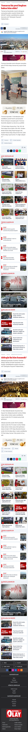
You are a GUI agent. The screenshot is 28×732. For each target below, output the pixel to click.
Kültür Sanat (14, 689)
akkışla (16, 448)
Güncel (8, 354)
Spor (14, 678)
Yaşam (14, 693)
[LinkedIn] (16, 670)
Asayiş (14, 703)
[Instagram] (13, 670)
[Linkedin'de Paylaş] (14, 151)
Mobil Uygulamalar (6, 726)
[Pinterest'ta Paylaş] (17, 151)
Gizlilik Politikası (17, 722)
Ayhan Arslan (7, 371)
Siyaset (8, 2)
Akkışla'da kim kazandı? (16, 354)
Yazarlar (14, 680)
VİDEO (5, 662)
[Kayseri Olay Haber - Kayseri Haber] (14, 713)
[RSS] (21, 670)
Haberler (3, 2)
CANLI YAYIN (7, 666)
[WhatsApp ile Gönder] (20, 151)
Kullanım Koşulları (18, 724)
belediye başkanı (8, 143)
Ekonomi (14, 701)
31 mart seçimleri (17, 140)
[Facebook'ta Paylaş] (2, 28)
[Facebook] (7, 670)
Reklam (4, 728)
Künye (3, 722)
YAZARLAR (19, 666)
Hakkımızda (5, 724)
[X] (10, 670)
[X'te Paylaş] (4, 28)
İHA (8, 51)
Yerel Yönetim (14, 682)
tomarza (6, 24)
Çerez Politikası (17, 726)
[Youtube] (18, 670)
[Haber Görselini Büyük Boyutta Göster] (14, 42)
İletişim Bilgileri (17, 728)
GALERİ (19, 662)
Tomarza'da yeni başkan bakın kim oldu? (18, 2)
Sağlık (14, 691)
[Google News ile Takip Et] (23, 52)
